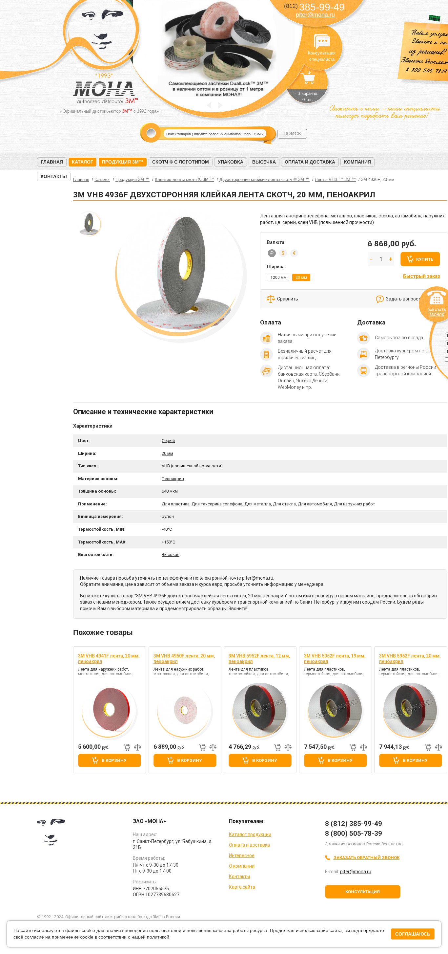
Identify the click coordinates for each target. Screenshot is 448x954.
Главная (52, 162)
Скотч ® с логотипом (180, 162)
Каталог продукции (250, 834)
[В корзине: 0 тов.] (308, 81)
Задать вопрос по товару (413, 298)
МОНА (102, 31)
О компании (242, 866)
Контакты (54, 176)
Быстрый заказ (421, 276)
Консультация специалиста (321, 42)
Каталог (82, 162)
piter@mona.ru (315, 14)
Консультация (362, 891)
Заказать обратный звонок (366, 857)
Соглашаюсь (412, 934)
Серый (168, 440)
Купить (424, 259)
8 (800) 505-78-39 (353, 833)
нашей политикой (150, 937)
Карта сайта (242, 887)
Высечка (264, 162)
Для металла (257, 503)
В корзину (114, 760)
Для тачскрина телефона (217, 503)
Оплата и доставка (310, 162)
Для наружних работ (354, 503)
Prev (209, 105)
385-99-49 (314, 7)
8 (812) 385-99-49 (353, 824)
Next (220, 105)
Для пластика (176, 503)
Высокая (170, 554)
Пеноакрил (173, 478)
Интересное (242, 855)
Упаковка (230, 162)
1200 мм (279, 277)
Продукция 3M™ (122, 162)
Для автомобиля (315, 503)
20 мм (167, 453)
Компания (357, 162)
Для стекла (284, 503)
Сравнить (287, 298)
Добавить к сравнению (137, 747)
